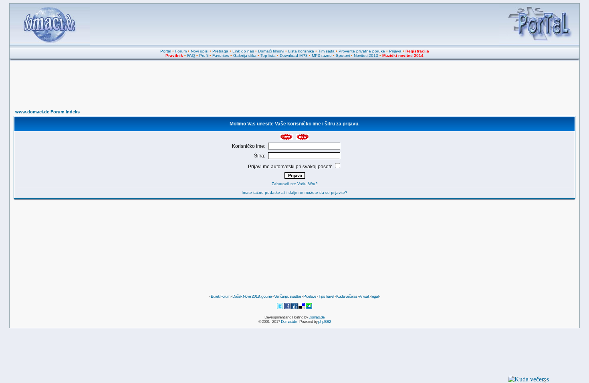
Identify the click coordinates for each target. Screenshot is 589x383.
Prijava (395, 51)
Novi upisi (199, 51)
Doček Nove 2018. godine (252, 296)
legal (374, 296)
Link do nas (243, 51)
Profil (203, 55)
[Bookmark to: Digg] (295, 308)
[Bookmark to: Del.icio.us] (302, 308)
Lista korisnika (301, 51)
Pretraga (220, 51)
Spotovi (343, 55)
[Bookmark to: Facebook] (287, 308)
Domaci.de (317, 317)
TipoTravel (326, 296)
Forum (181, 51)
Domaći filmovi (271, 51)
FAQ (191, 55)
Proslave (309, 296)
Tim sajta (326, 51)
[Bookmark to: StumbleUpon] (309, 308)
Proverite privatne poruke (362, 51)
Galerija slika (244, 55)
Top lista (268, 55)
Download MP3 (294, 55)
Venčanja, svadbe (287, 296)
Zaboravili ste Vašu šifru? (295, 183)
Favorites (220, 55)
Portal (165, 51)
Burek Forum (220, 296)
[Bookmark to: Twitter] (280, 308)
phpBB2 (324, 321)
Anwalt (364, 296)
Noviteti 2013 (366, 55)
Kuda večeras (346, 296)
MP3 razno (322, 55)
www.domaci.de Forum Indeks (47, 111)
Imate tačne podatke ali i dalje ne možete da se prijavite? (294, 192)
